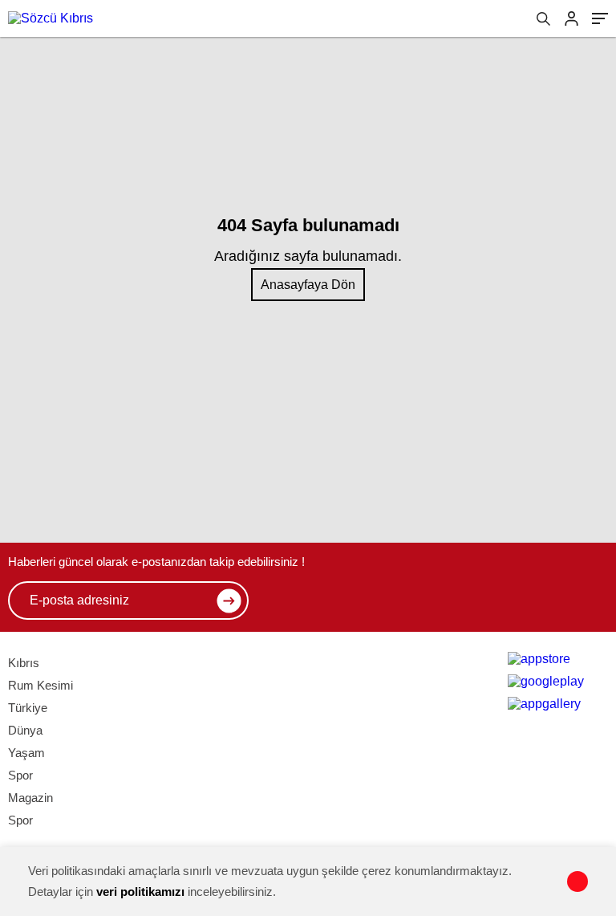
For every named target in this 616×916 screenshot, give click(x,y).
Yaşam (26, 752)
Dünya (25, 730)
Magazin (30, 797)
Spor (20, 775)
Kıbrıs (23, 663)
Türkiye (27, 707)
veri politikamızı (140, 891)
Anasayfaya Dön (308, 284)
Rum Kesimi (40, 685)
